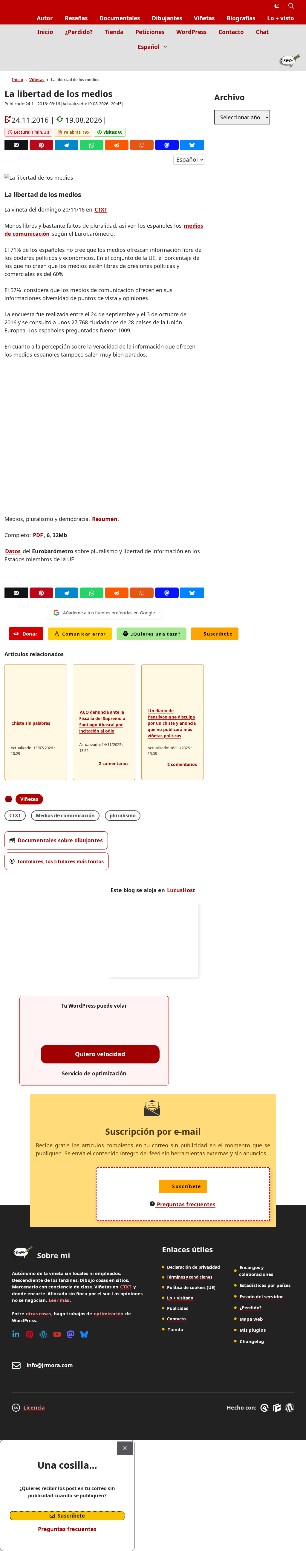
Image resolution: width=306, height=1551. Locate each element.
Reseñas (76, 18)
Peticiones (149, 32)
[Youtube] (57, 1334)
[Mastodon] (167, 145)
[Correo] (16, 145)
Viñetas (204, 18)
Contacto (231, 32)
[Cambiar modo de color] (276, 6)
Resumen (104, 518)
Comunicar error (84, 634)
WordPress (191, 32)
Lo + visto (280, 18)
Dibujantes (167, 18)
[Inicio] (289, 62)
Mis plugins (253, 1330)
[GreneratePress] (265, 1408)
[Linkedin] (16, 1334)
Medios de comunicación (65, 815)
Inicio (45, 32)
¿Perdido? (79, 32)
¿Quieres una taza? (156, 634)
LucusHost (181, 890)
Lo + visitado (180, 1298)
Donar (29, 633)
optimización (108, 1313)
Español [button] (149, 47)
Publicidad (178, 1308)
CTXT (100, 209)
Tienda (114, 32)
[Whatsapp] (91, 145)
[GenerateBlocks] (278, 1408)
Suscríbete (218, 633)
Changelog (252, 1341)
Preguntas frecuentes (67, 1529)
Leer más (59, 1300)
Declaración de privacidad (193, 1267)
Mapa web (251, 1319)
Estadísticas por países (265, 1285)
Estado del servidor (261, 1296)
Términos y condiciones (189, 1277)
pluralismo (123, 815)
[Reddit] (116, 145)
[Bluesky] (192, 145)
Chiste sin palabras (30, 723)
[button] (291, 6)
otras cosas (38, 1313)
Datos (13, 551)
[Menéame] (142, 145)
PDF (38, 535)
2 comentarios (113, 763)
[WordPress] (43, 1334)
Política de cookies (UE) (191, 1287)
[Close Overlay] (125, 1448)
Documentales (120, 18)
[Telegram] (66, 145)
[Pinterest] (41, 145)
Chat (262, 32)
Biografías (241, 18)
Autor (45, 18)
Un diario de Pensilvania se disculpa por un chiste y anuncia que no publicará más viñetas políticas (172, 723)
